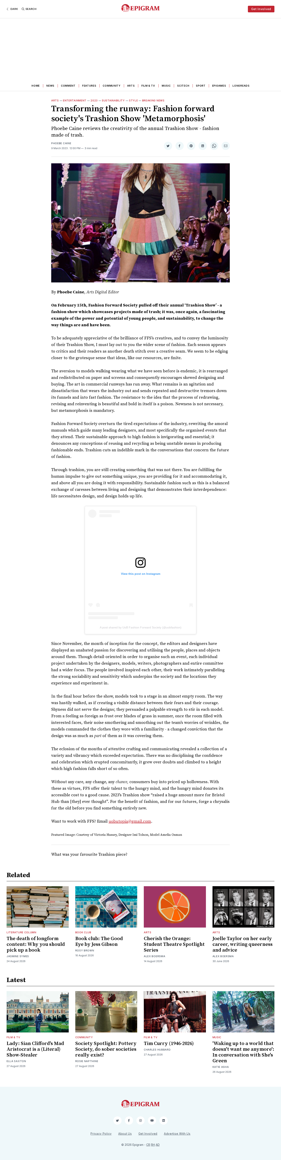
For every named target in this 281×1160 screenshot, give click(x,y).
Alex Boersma (154, 956)
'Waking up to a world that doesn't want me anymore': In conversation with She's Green (243, 1052)
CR (148, 1144)
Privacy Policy (101, 1133)
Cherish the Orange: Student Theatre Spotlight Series (174, 944)
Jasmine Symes (18, 956)
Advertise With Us (177, 1133)
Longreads (240, 85)
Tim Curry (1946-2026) (169, 1043)
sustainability (113, 100)
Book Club (83, 932)
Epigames (219, 85)
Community (111, 85)
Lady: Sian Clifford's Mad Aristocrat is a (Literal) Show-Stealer (35, 1049)
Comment (68, 85)
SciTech (183, 85)
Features (89, 85)
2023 (94, 100)
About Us (125, 1133)
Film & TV (148, 85)
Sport (201, 85)
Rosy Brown (84, 950)
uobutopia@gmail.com (130, 821)
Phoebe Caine (61, 143)
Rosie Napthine (86, 1061)
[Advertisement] (140, 49)
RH (153, 1144)
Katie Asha (220, 1066)
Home (35, 85)
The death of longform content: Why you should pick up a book (36, 944)
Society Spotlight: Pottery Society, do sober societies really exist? (106, 1049)
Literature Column (21, 932)
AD (158, 1144)
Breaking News (153, 100)
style (133, 100)
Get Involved (261, 9)
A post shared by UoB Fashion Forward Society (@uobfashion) (140, 627)
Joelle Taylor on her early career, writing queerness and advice (242, 944)
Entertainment (74, 100)
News (50, 85)
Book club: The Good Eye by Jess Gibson (99, 942)
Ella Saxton (16, 1061)
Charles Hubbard (157, 1049)
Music (166, 85)
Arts (131, 85)
